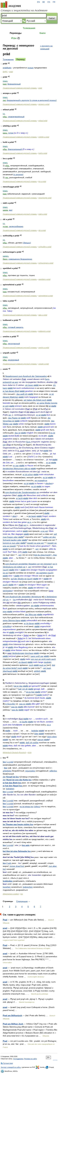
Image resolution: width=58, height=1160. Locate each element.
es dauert (23, 662)
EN (38, 2)
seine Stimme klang (11, 620)
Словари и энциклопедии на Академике (24, 10)
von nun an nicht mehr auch (43, 659)
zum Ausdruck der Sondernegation (20, 492)
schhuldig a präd (44, 247)
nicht (36, 385)
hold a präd (42, 153)
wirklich (37, 671)
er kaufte (23, 722)
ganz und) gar (37, 656)
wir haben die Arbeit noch (35, 400)
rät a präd (42, 230)
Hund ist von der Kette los (19, 780)
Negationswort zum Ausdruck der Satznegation (26, 376)
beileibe (34, 731)
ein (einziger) (46, 564)
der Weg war (31, 614)
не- (9, 415)
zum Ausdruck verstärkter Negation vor (22, 564)
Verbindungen (18, 653)
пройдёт (47, 662)
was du (14, 707)
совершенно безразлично (20, 259)
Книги (42, 33)
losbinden (8, 881)
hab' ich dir (23, 689)
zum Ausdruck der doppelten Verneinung (23, 596)
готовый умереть (15, 327)
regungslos (30, 771)
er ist (38, 415)
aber (14, 516)
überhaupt (7, 671)
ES (49, 2)
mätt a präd (42, 214)
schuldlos (7, 626)
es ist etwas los (26, 806)
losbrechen (28, 887)
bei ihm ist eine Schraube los (17, 851)
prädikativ (7, 68)
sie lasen (32, 516)
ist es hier (30, 692)
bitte (36, 733)
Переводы (16, 33)
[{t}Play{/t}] (9, 63)
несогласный (14, 343)
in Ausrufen (10, 704)
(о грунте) (18, 174)
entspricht (7, 382)
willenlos (53, 771)
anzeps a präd (43, 104)
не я (29, 522)
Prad (5, 920)
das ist (17, 433)
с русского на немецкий (46, 47)
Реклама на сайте (30, 1059)
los (14, 599)
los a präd (42, 182)
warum (40, 739)
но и (49, 725)
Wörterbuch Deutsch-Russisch (14, 753)
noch (31, 665)
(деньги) (27, 243)
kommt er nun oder (11, 543)
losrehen (7, 887)
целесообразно (16, 226)
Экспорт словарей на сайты (11, 1067)
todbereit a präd (44, 331)
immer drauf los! (17, 866)
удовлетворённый (16, 116)
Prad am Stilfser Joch (13, 1024)
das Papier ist (14, 418)
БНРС (5, 72)
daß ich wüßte (32, 742)
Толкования (29, 28)
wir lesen (29, 385)
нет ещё (47, 668)
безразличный (14, 84)
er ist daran (29, 623)
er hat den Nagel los (12, 786)
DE (43, 2)
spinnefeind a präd (45, 296)
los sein (26, 845)
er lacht (19, 498)
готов (10, 133)
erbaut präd (42, 121)
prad (5, 953)
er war (16, 465)
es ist (52, 433)
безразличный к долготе (18, 100)
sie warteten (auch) (44, 573)
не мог (15, 382)
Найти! (52, 18)
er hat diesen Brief (11, 391)
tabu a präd (42, 315)
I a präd (9, 762)
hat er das (18, 686)
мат (10, 210)
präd (11, 72)
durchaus (29, 653)
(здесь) (37, 806)
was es (22, 704)
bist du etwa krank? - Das (45, 555)
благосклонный (15, 149)
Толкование (8, 59)
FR (54, 2)
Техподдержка (18, 1059)
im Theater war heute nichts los (18, 824)
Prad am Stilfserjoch (12, 1015)
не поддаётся (41, 480)
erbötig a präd (43, 137)
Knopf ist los (12, 777)
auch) (5, 585)
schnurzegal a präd (45, 263)
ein (32, 605)
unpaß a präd (43, 364)
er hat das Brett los (12, 783)
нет (4, 445)
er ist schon (28, 474)
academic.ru (11, 4)
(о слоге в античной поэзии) (43, 100)
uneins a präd (43, 348)
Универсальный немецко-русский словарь (20, 88)
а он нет (44, 531)
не (38, 492)
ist (50, 406)
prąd (5, 928)
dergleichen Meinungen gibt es (16, 468)
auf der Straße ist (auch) (22, 579)
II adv (8, 863)
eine (5, 611)
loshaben (10, 789)
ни (54, 564)
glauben (49, 483)
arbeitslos (7, 771)
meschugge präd (44, 198)
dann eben (52, 736)
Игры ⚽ (15, 38)
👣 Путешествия (7, 1063)
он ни (5, 573)
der (4, 777)
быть (47, 379)
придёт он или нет (35, 543)
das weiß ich (22, 394)
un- (7, 599)
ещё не (42, 665)
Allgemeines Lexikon (11, 894)
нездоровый (13, 360)
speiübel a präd (44, 279)
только (30, 68)
